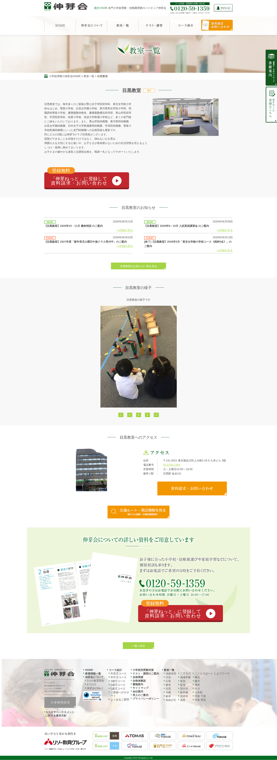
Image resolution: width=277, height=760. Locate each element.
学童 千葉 (200, 696)
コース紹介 (115, 669)
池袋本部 (171, 673)
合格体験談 (139, 680)
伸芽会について (94, 677)
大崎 (168, 692)
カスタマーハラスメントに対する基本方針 (59, 714)
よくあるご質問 (120, 699)
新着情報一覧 (93, 673)
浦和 (197, 684)
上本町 (199, 692)
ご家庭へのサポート (120, 694)
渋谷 (168, 677)
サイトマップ (140, 687)
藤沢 (197, 681)
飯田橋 (184, 692)
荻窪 (182, 684)
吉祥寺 (184, 696)
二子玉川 (185, 673)
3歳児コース (118, 681)
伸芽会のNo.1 (95, 688)
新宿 (182, 681)
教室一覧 (89, 76)
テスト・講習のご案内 (146, 673)
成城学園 (185, 677)
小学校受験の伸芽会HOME (65, 76)
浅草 (182, 699)
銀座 (168, 696)
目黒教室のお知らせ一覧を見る (138, 266)
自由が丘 (171, 699)
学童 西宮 (200, 699)
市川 (197, 688)
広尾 (168, 681)
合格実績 (138, 677)
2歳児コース (118, 684)
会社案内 (138, 691)
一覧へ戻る (138, 645)
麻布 (168, 684)
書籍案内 (138, 684)
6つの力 (91, 684)
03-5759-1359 (171, 464)
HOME (89, 669)
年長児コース (118, 673)
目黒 (168, 688)
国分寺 (184, 688)
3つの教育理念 (95, 680)
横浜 (197, 677)
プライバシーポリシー (146, 698)
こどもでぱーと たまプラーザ (212, 673)
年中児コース (118, 677)
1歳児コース (118, 688)
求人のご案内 (140, 694)
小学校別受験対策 (143, 669)
